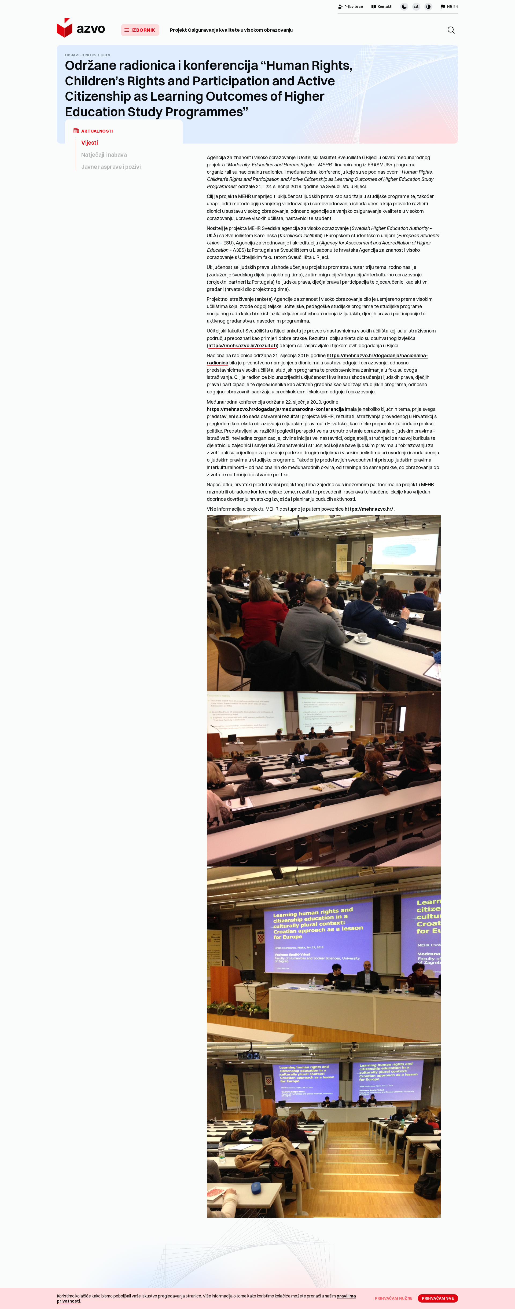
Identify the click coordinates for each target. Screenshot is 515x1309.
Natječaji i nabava (104, 154)
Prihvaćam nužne (394, 1298)
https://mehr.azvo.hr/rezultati (242, 345)
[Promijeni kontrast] (428, 7)
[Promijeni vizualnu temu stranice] (404, 7)
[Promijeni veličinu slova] (416, 7)
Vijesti (89, 142)
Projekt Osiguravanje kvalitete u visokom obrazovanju (231, 30)
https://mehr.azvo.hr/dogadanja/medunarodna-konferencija (275, 409)
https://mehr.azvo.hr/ (369, 509)
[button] (451, 30)
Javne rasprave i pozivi (111, 166)
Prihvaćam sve (438, 1298)
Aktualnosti (97, 131)
